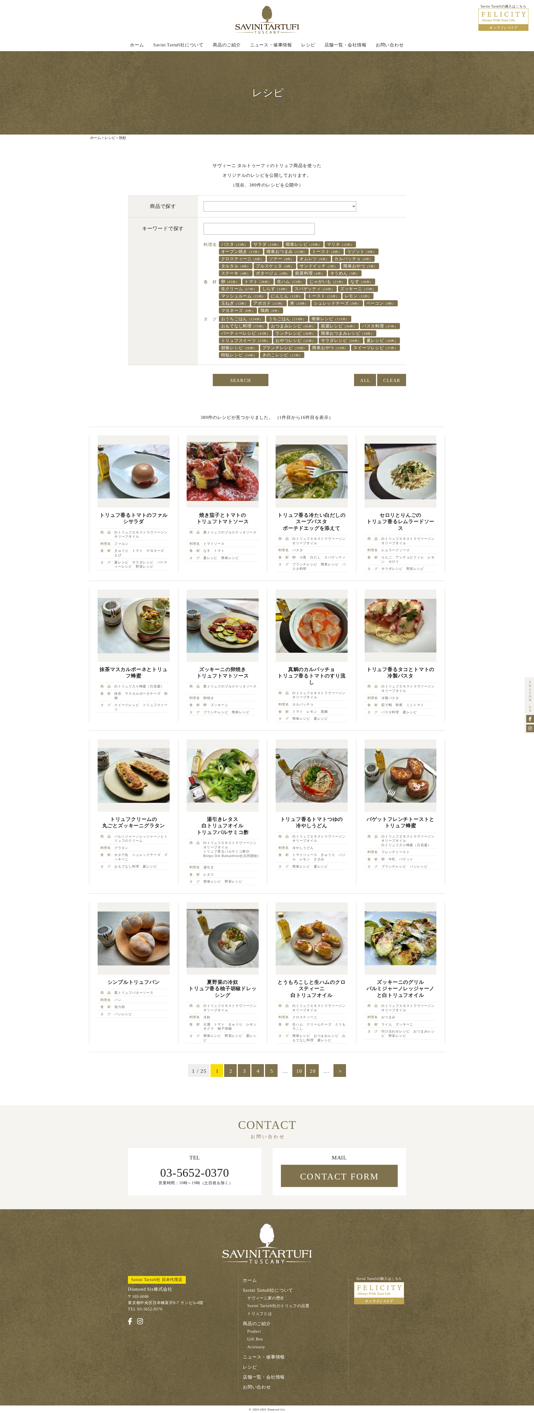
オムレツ (314, 259)
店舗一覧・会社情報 (346, 45)
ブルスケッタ (275, 266)
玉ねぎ (234, 303)
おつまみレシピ (293, 326)
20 (313, 1071)
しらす (275, 289)
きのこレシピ (282, 355)
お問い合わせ (390, 45)
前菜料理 (309, 273)
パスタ (234, 244)
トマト (257, 281)
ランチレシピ (295, 333)
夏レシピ (382, 340)
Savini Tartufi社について (178, 45)
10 (299, 1071)
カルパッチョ (353, 259)
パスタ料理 (380, 326)
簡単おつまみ (286, 251)
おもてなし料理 (243, 326)
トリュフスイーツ (245, 340)
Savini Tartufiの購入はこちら (379, 1279)
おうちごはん (242, 319)
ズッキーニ (358, 289)
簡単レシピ (303, 244)
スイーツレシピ (375, 348)
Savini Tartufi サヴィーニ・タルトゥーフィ (267, 20)
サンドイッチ (319, 266)
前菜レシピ (339, 326)
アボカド (269, 303)
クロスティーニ (242, 259)
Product (254, 1331)
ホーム (137, 45)
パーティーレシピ (245, 333)
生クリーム (239, 289)
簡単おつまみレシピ (347, 333)
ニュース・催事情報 (271, 45)
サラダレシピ (341, 340)
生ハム (290, 281)
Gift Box (255, 1339)
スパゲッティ (315, 289)
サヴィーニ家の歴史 (265, 1298)
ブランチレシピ (284, 348)
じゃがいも (327, 281)
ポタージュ (273, 273)
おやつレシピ (295, 340)
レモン (358, 296)
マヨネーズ (238, 310)
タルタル (235, 266)
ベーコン (380, 303)
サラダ (266, 244)
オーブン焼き (241, 251)
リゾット (361, 251)
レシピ (308, 45)
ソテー (281, 259)
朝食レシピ (239, 348)
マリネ (340, 244)
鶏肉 (270, 310)
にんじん (286, 296)
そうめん (344, 273)
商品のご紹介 (227, 45)
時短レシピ (239, 355)
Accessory (256, 1347)
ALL (365, 380)
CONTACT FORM (339, 1176)
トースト (326, 251)
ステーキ (235, 273)
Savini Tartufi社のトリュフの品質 (278, 1306)
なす (361, 281)
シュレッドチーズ (337, 303)
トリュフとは (259, 1314)
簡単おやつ (360, 266)
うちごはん (287, 319)
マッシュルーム (243, 296)
